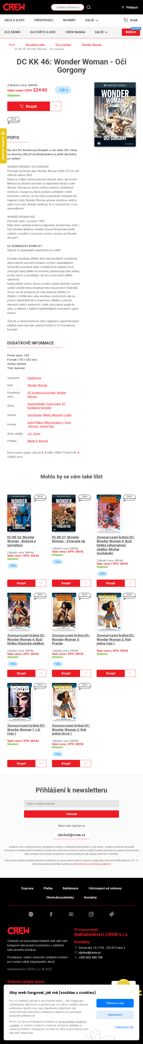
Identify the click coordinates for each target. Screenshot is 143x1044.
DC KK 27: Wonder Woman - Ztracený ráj (68, 539)
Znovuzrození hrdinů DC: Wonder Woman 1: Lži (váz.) (26, 729)
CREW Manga (75, 32)
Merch (133, 31)
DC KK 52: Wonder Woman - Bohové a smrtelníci (21, 541)
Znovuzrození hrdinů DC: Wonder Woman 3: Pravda (71, 639)
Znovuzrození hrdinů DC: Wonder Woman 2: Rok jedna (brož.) (71, 729)
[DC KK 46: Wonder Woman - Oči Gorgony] (115, 114)
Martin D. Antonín (38, 441)
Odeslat (71, 814)
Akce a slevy (14, 20)
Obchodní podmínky (60, 897)
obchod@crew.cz (71, 835)
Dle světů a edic (43, 32)
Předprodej (43, 20)
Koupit (31, 106)
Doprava (27, 888)
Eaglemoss (34, 378)
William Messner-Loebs (57, 415)
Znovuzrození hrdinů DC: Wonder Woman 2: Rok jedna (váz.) (116, 639)
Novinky (69, 20)
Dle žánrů (12, 32)
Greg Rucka (35, 415)
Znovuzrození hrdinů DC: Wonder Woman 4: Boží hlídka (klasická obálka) (26, 639)
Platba (48, 888)
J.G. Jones (34, 433)
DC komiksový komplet (41, 392)
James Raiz (47, 426)
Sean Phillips (35, 422)
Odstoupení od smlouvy (105, 888)
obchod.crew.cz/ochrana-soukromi (92, 864)
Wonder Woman (37, 385)
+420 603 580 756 (91, 957)
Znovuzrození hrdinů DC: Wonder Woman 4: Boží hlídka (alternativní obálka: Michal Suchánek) (116, 545)
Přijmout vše (115, 1003)
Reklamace (70, 888)
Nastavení (115, 1015)
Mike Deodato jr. (53, 422)
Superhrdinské (36, 404)
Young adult (53, 404)
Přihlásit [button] (131, 7)
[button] (91, 20)
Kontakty (90, 897)
